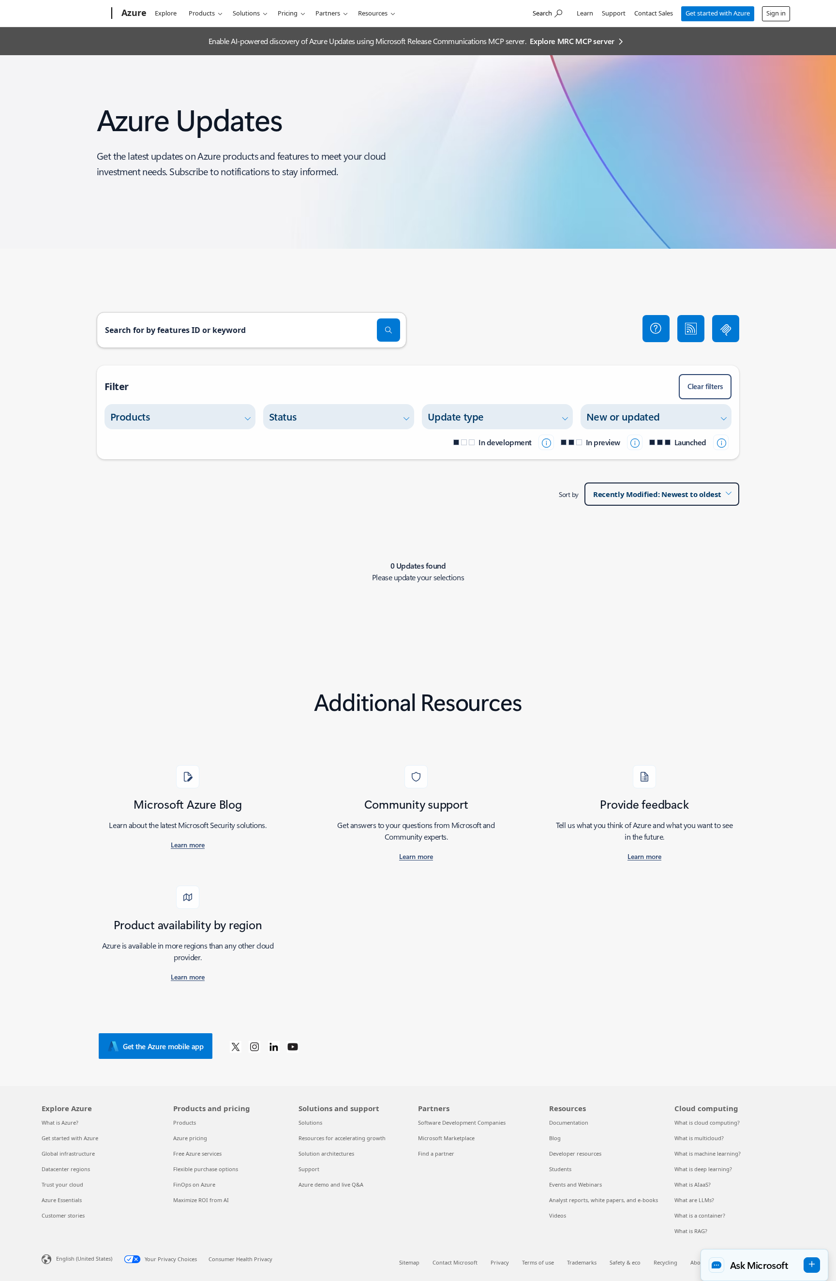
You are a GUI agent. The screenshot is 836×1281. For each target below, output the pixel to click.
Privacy (500, 1262)
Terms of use (538, 1262)
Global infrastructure (68, 1153)
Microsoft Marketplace (446, 1138)
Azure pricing (190, 1138)
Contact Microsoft (455, 1262)
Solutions (246, 13)
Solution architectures (326, 1153)
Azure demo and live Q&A (331, 1184)
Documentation (568, 1122)
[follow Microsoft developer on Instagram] (254, 1046)
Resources (373, 13)
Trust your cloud (62, 1184)
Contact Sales (653, 13)
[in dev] (546, 442)
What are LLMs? (694, 1200)
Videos (557, 1215)
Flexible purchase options (205, 1169)
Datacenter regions (66, 1169)
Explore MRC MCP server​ (572, 41)
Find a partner (436, 1153)
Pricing (288, 13)
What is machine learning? (707, 1153)
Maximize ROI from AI (201, 1200)
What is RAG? (690, 1231)
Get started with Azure (718, 13)
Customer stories (63, 1215)
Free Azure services (197, 1153)
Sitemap (409, 1262)
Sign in (776, 13)
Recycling (665, 1262)
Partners (327, 13)
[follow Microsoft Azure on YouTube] (293, 1046)
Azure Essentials (62, 1200)
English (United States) (84, 1258)
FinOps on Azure (194, 1184)
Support (614, 13)
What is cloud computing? (707, 1122)
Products (202, 13)
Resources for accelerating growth (342, 1138)
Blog (555, 1138)
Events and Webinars (575, 1184)
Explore (166, 13)
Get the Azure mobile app (163, 1046)
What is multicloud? (699, 1138)
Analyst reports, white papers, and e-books (603, 1200)
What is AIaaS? (692, 1184)
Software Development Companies (462, 1122)
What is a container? (699, 1215)
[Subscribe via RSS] (690, 328)
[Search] (388, 330)
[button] (656, 328)
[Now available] (721, 442)
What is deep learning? (703, 1169)
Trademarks (582, 1262)
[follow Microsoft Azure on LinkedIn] (274, 1046)
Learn (585, 13)
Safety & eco (625, 1262)
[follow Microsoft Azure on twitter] (235, 1046)
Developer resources (575, 1153)
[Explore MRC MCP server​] (725, 328)
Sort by (569, 494)
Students (560, 1169)
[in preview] (634, 442)
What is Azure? (60, 1122)
